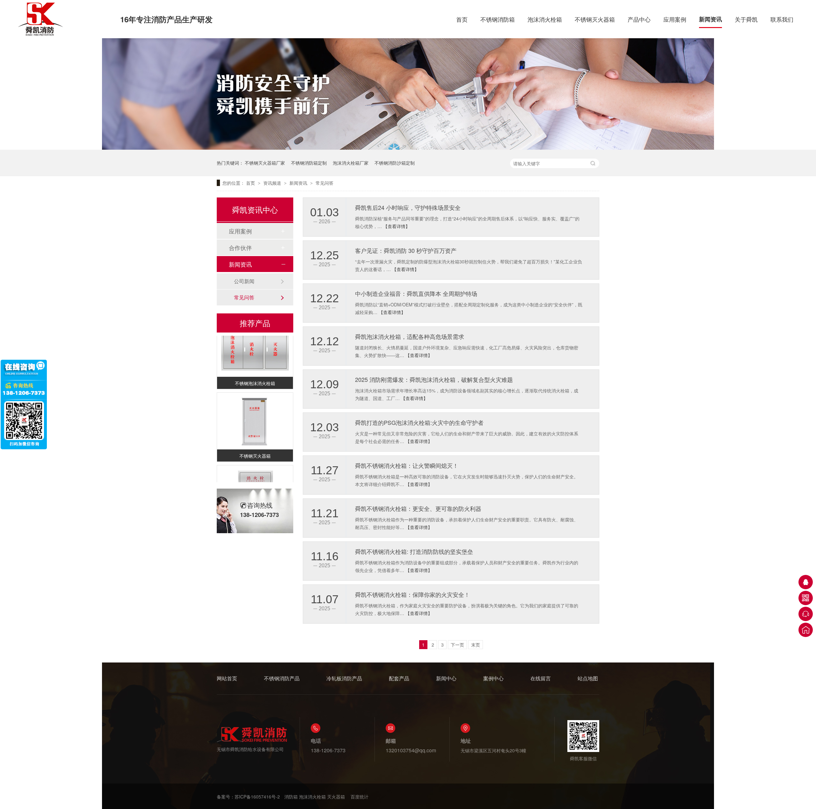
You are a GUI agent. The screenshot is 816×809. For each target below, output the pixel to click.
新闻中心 (446, 678)
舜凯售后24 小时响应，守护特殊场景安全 (408, 207)
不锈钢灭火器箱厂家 (265, 163)
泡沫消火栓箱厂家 (350, 163)
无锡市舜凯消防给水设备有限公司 (250, 749)
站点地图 (588, 678)
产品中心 (639, 19)
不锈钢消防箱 (497, 19)
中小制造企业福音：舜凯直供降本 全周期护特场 (416, 293)
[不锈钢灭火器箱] (255, 414)
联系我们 (781, 19)
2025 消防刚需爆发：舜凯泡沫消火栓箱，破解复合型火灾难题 (434, 379)
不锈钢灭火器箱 (595, 19)
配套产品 (399, 678)
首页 (462, 19)
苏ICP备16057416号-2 (257, 796)
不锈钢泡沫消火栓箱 (255, 377)
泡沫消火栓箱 (545, 19)
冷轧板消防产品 (344, 678)
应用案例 (674, 19)
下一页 (457, 644)
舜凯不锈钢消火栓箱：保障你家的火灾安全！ (412, 594)
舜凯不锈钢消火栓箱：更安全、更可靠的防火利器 (418, 508)
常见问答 (324, 183)
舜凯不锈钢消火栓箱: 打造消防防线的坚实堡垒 (414, 551)
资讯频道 (272, 183)
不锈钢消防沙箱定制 (395, 163)
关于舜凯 (746, 19)
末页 (475, 644)
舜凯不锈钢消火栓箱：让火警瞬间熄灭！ (406, 465)
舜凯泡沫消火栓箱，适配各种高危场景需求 (409, 336)
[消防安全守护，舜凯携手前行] (408, 148)
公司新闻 (244, 281)
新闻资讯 (710, 19)
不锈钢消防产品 (282, 678)
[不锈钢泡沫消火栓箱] (255, 342)
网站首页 (227, 678)
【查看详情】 (396, 226)
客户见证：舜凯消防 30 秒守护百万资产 (405, 250)
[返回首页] (805, 630)
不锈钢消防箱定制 (309, 163)
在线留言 (540, 678)
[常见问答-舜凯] (41, 36)
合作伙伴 (240, 247)
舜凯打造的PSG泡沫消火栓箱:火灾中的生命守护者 (419, 422)
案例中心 (493, 678)
